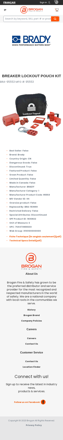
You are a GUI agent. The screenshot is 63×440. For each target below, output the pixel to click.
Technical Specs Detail (25, 240)
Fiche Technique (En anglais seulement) (35, 236)
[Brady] (31, 40)
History (31, 309)
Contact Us (31, 343)
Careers (31, 338)
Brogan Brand (32, 315)
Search (56, 19)
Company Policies (31, 320)
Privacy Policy (34, 425)
